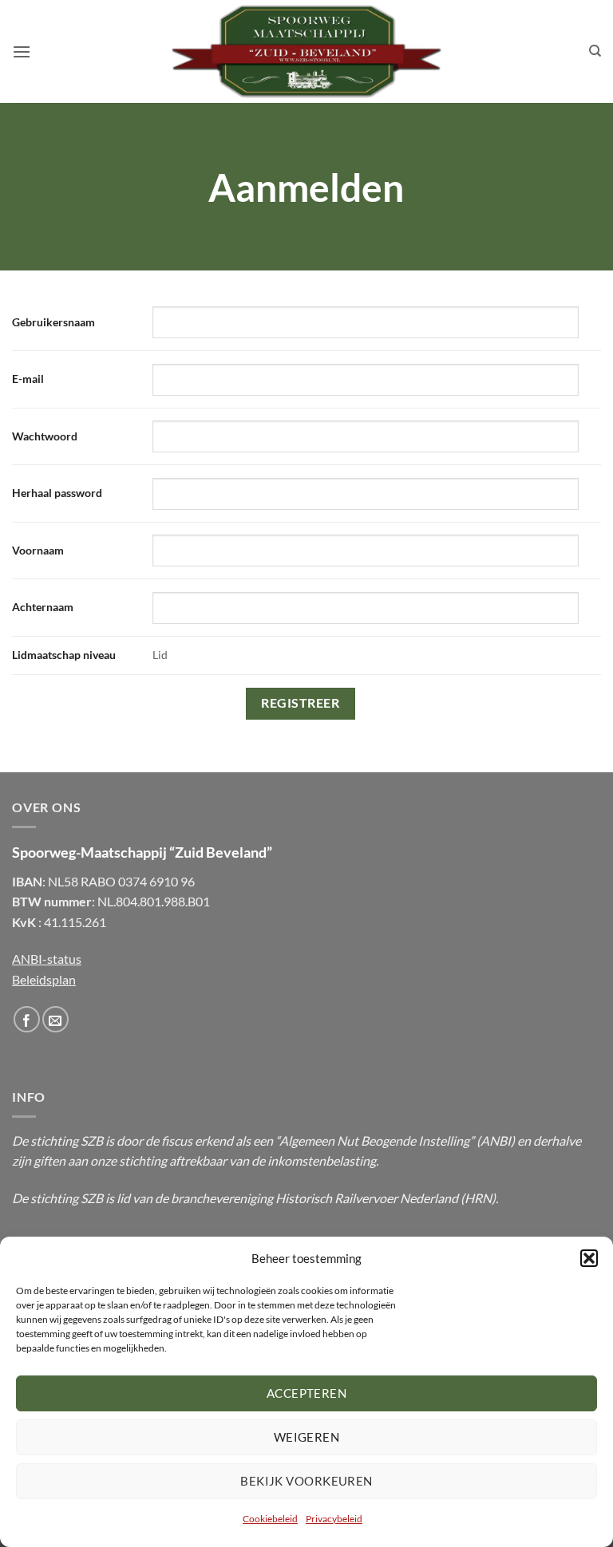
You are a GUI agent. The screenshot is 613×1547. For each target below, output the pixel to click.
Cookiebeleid (270, 1519)
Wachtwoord (44, 436)
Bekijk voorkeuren (306, 1481)
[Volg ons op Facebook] (27, 1019)
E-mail (28, 378)
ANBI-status (46, 958)
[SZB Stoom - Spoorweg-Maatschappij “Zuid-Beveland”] (306, 51)
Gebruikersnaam (53, 322)
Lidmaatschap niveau (64, 654)
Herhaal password (57, 492)
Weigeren (307, 1437)
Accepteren (307, 1393)
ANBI (496, 1140)
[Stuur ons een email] (55, 1019)
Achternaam (42, 607)
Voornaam (38, 550)
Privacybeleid (334, 1519)
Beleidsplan (44, 979)
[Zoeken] (595, 51)
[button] (589, 1258)
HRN (478, 1198)
